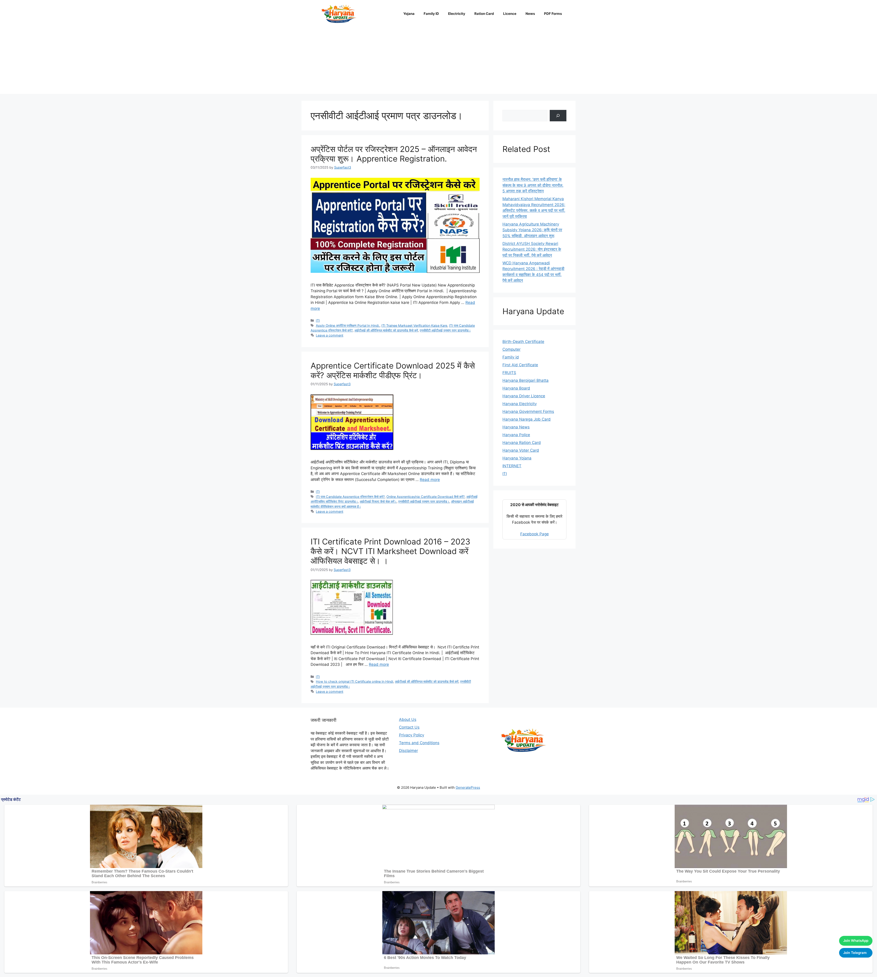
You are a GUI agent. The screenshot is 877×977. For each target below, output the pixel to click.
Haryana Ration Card (521, 442)
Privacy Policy (411, 735)
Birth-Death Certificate (523, 341)
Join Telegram (854, 952)
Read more (430, 479)
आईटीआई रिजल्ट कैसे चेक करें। (378, 501)
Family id (510, 357)
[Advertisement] (438, 62)
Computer (511, 349)
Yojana (409, 13)
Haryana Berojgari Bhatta (525, 380)
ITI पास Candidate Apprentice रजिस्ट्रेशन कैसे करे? (350, 497)
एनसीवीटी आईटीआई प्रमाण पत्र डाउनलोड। (445, 330)
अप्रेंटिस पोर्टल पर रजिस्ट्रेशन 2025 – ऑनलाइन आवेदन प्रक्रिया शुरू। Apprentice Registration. (394, 153)
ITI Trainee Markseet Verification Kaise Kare (414, 325)
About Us (407, 719)
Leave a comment (329, 335)
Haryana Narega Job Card (526, 419)
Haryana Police (516, 435)
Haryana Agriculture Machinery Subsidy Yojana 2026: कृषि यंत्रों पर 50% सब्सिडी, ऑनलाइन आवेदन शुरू (532, 230)
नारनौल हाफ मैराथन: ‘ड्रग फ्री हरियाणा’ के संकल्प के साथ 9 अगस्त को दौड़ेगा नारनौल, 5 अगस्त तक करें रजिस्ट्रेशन (532, 185)
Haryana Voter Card (520, 450)
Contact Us (409, 727)
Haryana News (516, 427)
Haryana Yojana (516, 458)
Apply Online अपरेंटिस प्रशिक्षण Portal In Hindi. (348, 325)
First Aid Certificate (520, 365)
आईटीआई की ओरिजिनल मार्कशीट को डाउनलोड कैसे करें (386, 330)
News (530, 13)
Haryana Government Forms (528, 411)
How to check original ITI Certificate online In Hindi (354, 681)
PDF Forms (553, 13)
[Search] (558, 116)
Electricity (456, 13)
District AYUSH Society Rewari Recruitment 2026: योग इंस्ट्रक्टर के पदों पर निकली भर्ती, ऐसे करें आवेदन (531, 249)
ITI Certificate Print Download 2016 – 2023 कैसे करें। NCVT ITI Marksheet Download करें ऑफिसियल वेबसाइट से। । (390, 551)
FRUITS (509, 372)
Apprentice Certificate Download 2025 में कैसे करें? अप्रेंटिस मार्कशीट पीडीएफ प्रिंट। (393, 370)
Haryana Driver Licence (523, 396)
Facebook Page (534, 534)
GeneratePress (468, 787)
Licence (509, 13)
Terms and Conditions (419, 743)
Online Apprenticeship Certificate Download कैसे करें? (425, 497)
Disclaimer (408, 750)
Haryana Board (516, 388)
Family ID (431, 13)
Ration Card (484, 13)
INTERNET (511, 466)
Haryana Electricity (519, 403)
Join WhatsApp (855, 940)
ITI (318, 320)
